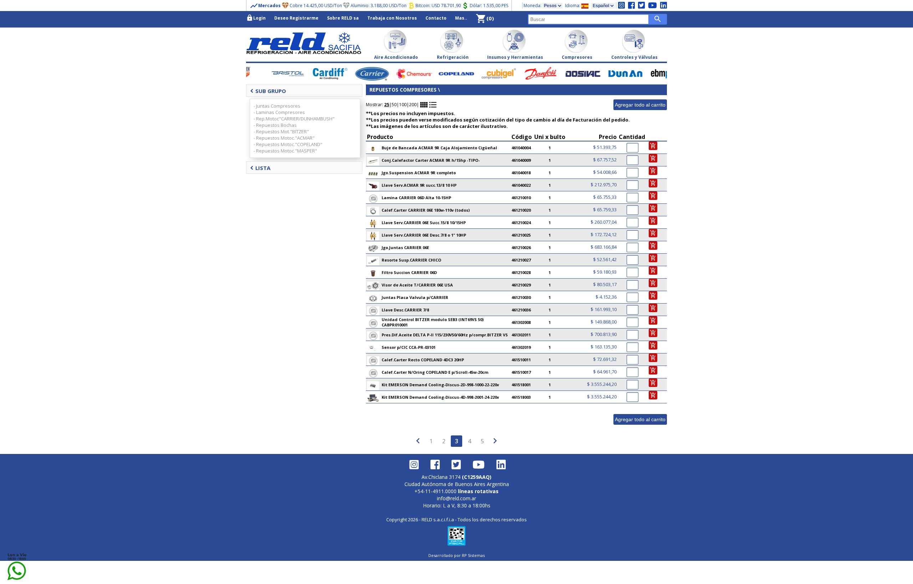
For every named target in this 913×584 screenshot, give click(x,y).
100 (403, 105)
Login (256, 17)
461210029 (521, 285)
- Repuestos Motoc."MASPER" (285, 151)
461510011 (521, 359)
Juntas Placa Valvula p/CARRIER (415, 297)
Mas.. (461, 18)
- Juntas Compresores (277, 106)
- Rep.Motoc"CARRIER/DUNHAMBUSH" (294, 118)
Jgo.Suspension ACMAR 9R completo (419, 172)
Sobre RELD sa (343, 18)
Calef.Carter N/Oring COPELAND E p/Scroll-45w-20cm (435, 372)
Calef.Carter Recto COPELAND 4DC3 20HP (423, 359)
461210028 (521, 272)
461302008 (521, 322)
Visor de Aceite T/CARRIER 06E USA (417, 285)
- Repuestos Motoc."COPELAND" (288, 144)
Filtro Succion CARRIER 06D (409, 272)
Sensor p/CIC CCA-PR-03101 (408, 347)
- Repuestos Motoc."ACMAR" (284, 138)
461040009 (521, 160)
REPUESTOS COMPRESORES (403, 89)
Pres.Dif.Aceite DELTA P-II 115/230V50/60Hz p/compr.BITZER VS (445, 334)
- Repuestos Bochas (275, 125)
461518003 (521, 397)
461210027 (521, 260)
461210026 (521, 247)
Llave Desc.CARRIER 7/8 (405, 309)
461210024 (521, 222)
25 (386, 105)
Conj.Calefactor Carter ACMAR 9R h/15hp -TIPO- (431, 160)
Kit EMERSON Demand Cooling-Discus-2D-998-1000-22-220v (440, 384)
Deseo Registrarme (296, 18)
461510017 (521, 372)
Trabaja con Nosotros (392, 18)
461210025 (521, 235)
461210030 (521, 297)
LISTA (260, 167)
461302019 (521, 347)
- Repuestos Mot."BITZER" (281, 131)
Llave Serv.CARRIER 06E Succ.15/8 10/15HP (424, 222)
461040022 (521, 185)
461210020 (521, 210)
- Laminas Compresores (279, 112)
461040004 (521, 147)
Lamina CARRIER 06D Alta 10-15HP (416, 197)
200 (413, 105)
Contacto (436, 18)
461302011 (521, 334)
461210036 (521, 309)
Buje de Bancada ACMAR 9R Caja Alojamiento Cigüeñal (439, 147)
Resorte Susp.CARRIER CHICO (411, 260)
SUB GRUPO (268, 90)
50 (394, 105)
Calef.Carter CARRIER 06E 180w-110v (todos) (426, 210)
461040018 (521, 172)
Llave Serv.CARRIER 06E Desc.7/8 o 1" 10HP (424, 235)
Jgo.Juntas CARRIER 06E (405, 247)
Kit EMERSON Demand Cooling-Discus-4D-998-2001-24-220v (440, 397)
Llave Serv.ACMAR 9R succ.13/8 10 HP (419, 185)
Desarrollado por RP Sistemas (456, 555)
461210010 (521, 197)
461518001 (521, 384)
